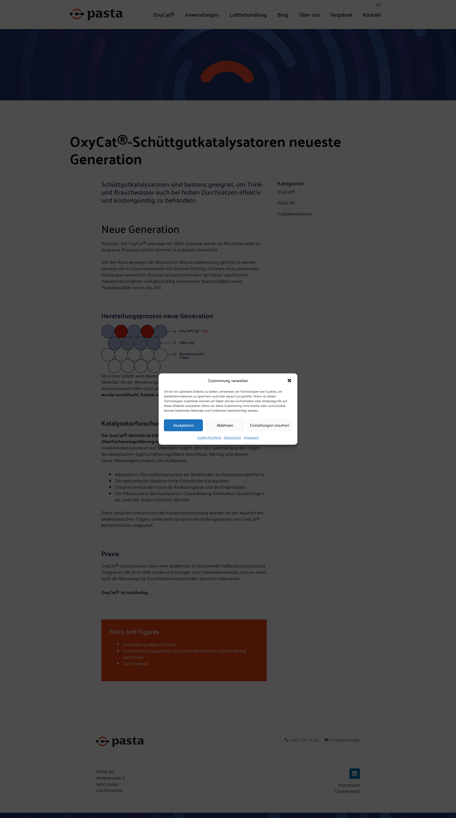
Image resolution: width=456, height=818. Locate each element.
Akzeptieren (183, 425)
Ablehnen (225, 425)
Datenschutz (232, 437)
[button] (289, 380)
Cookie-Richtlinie (209, 437)
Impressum (251, 437)
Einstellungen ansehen (269, 425)
